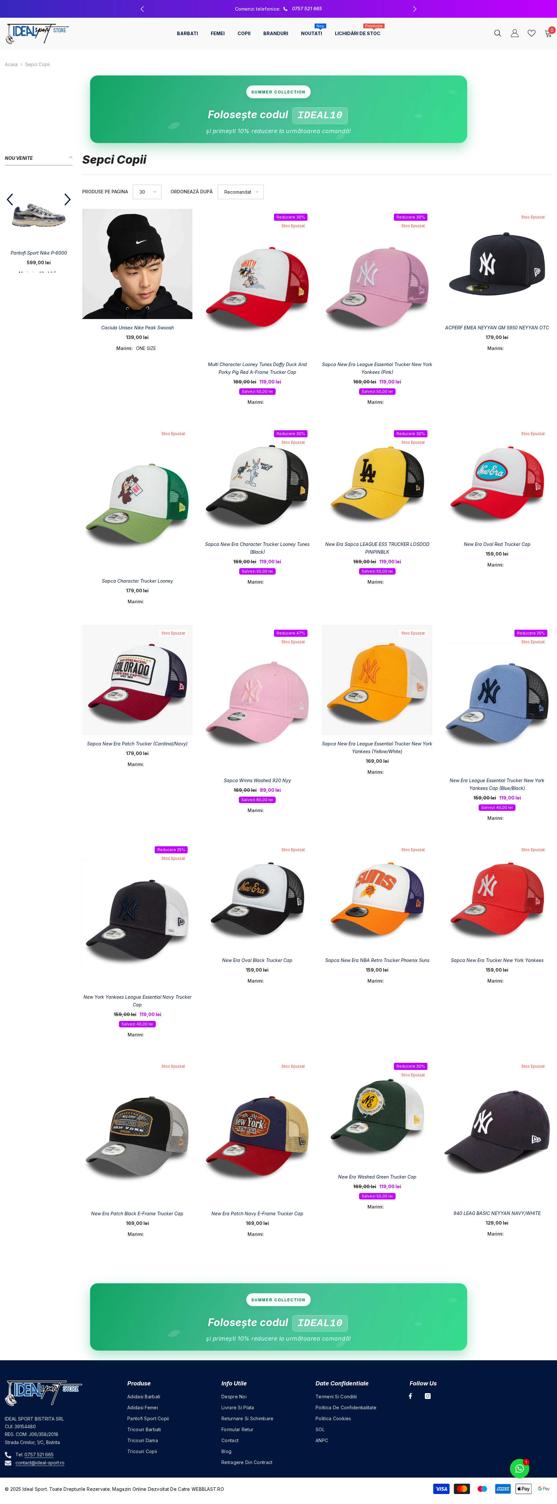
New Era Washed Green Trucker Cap (377, 1176)
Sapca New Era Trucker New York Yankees (497, 960)
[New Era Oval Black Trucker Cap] (257, 896)
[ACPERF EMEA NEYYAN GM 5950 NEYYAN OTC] (497, 264)
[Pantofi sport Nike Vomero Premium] (37, 210)
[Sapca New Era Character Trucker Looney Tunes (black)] (257, 480)
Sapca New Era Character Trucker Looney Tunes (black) (257, 548)
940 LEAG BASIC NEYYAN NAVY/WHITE (497, 1213)
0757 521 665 (39, 1454)
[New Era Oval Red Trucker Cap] (497, 480)
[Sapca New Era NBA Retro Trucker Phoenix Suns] (377, 896)
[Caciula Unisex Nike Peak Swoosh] (137, 264)
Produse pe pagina (105, 191)
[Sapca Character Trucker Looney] (137, 498)
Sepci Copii (37, 64)
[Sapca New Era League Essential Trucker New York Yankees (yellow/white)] (377, 680)
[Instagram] (428, 1396)
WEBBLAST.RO (207, 1489)
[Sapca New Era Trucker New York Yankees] (497, 896)
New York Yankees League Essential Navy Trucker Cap (137, 1000)
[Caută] (497, 33)
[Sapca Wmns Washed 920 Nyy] (257, 698)
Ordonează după (192, 191)
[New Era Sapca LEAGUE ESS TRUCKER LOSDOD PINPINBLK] (377, 480)
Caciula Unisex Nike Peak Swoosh (137, 327)
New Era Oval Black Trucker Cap (257, 960)
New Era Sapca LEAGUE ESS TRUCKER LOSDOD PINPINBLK (377, 548)
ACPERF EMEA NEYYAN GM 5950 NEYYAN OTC (497, 327)
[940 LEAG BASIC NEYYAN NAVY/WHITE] (497, 1131)
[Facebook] (410, 1396)
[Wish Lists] (531, 33)
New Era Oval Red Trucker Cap (497, 544)
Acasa (11, 64)
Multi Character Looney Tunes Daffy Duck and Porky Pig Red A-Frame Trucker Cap (257, 368)
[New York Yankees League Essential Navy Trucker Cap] (137, 914)
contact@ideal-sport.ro (39, 1462)
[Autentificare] (515, 33)
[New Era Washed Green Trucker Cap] (377, 1113)
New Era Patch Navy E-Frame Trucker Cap (257, 1213)
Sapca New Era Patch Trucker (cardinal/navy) (137, 743)
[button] (9, 204)
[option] (278, 9)
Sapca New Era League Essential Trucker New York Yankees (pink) (377, 368)
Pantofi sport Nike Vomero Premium (37, 256)
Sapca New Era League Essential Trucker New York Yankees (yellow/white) (377, 747)
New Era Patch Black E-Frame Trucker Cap (137, 1213)
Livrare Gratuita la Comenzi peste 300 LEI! (279, 8)
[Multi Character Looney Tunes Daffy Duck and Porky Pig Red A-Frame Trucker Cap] (257, 282)
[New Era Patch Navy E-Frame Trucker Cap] (257, 1131)
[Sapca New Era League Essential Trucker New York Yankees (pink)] (377, 282)
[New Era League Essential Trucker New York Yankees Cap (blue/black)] (497, 698)
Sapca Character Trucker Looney (137, 581)
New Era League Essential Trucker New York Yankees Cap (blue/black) (497, 784)
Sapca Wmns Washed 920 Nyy (257, 780)
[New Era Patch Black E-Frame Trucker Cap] (137, 1131)
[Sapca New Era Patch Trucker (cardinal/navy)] (137, 680)
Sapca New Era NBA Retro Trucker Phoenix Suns (377, 960)
